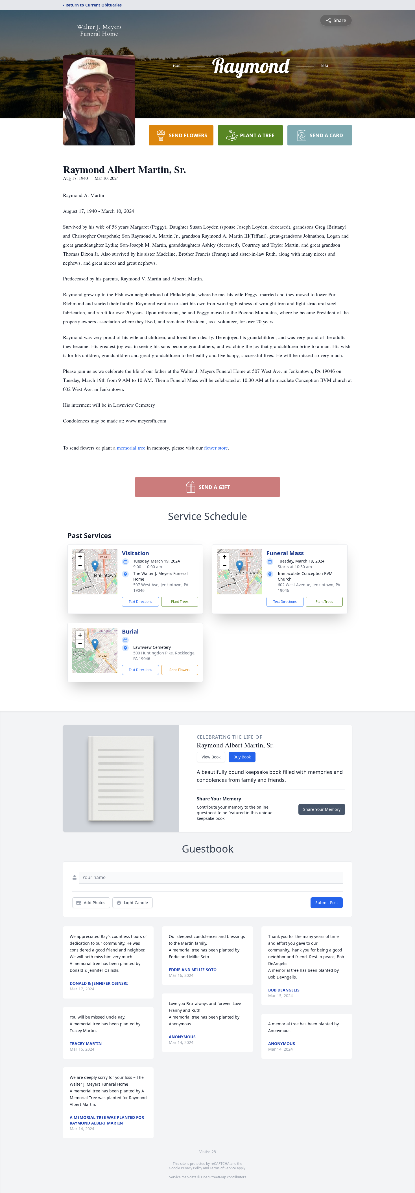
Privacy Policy (191, 1168)
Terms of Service (223, 1168)
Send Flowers (179, 669)
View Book (211, 757)
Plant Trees (180, 601)
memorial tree (131, 447)
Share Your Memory (321, 809)
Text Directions (140, 601)
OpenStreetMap (213, 1177)
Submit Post (326, 902)
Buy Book (242, 757)
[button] (95, 566)
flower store (216, 447)
